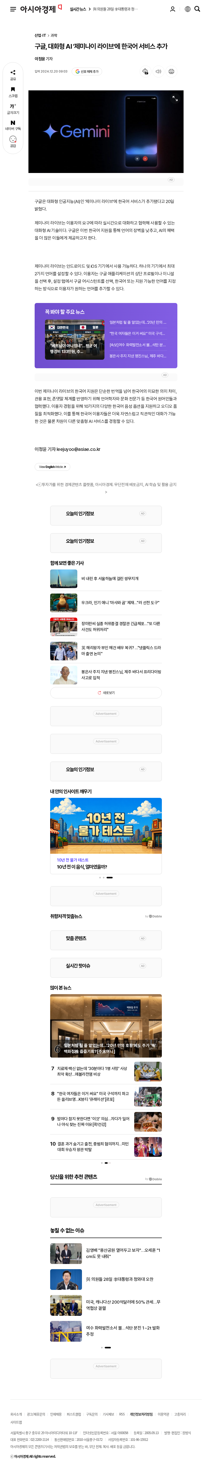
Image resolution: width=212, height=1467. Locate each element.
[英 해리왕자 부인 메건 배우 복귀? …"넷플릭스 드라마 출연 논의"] (63, 659)
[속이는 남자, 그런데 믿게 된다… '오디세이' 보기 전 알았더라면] (66, 1263)
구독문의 (91, 1414)
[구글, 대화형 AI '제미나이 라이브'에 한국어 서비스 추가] (106, 131)
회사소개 (16, 1414)
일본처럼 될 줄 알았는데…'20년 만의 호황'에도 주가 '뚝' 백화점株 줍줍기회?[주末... (138, 322)
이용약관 (163, 1414)
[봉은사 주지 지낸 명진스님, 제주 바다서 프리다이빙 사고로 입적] (63, 683)
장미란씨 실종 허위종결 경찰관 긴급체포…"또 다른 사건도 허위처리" (120, 626)
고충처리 (180, 1414)
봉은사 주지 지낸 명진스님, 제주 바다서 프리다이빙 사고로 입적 (138, 356)
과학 (54, 36)
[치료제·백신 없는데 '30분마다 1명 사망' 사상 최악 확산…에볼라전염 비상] (148, 1080)
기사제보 (108, 1414)
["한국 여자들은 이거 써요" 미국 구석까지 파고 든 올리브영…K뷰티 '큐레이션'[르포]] (148, 1105)
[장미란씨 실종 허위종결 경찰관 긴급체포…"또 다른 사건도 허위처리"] (63, 635)
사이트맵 (16, 1422)
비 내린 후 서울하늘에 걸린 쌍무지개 (109, 578)
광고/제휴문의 (36, 1414)
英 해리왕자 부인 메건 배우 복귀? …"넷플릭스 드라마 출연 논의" (121, 650)
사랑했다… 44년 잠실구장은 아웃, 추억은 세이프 (123, 1305)
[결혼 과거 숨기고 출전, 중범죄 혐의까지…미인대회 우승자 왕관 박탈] (148, 1156)
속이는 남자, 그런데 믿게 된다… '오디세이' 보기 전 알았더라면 (121, 1253)
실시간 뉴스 (78, 9)
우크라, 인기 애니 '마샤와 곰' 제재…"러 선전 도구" (120, 602)
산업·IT (40, 36)
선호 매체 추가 (89, 72)
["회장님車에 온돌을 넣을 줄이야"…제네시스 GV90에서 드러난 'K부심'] (66, 1289)
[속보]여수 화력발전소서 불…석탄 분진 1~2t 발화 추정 (138, 345)
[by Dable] (153, 1179)
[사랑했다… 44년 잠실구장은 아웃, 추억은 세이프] (66, 1315)
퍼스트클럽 (74, 1414)
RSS (122, 1414)
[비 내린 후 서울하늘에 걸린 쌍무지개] (63, 587)
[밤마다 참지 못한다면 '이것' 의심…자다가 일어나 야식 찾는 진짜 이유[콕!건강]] (148, 1130)
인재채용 (56, 1414)
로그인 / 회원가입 (173, 9)
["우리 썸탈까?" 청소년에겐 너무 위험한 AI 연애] (66, 1340)
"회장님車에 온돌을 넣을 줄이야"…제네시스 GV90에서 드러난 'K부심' (123, 1279)
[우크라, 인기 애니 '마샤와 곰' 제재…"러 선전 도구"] (63, 611)
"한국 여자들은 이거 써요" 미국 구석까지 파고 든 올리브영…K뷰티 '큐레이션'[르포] (138, 333)
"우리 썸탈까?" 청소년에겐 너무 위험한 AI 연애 (123, 1331)
